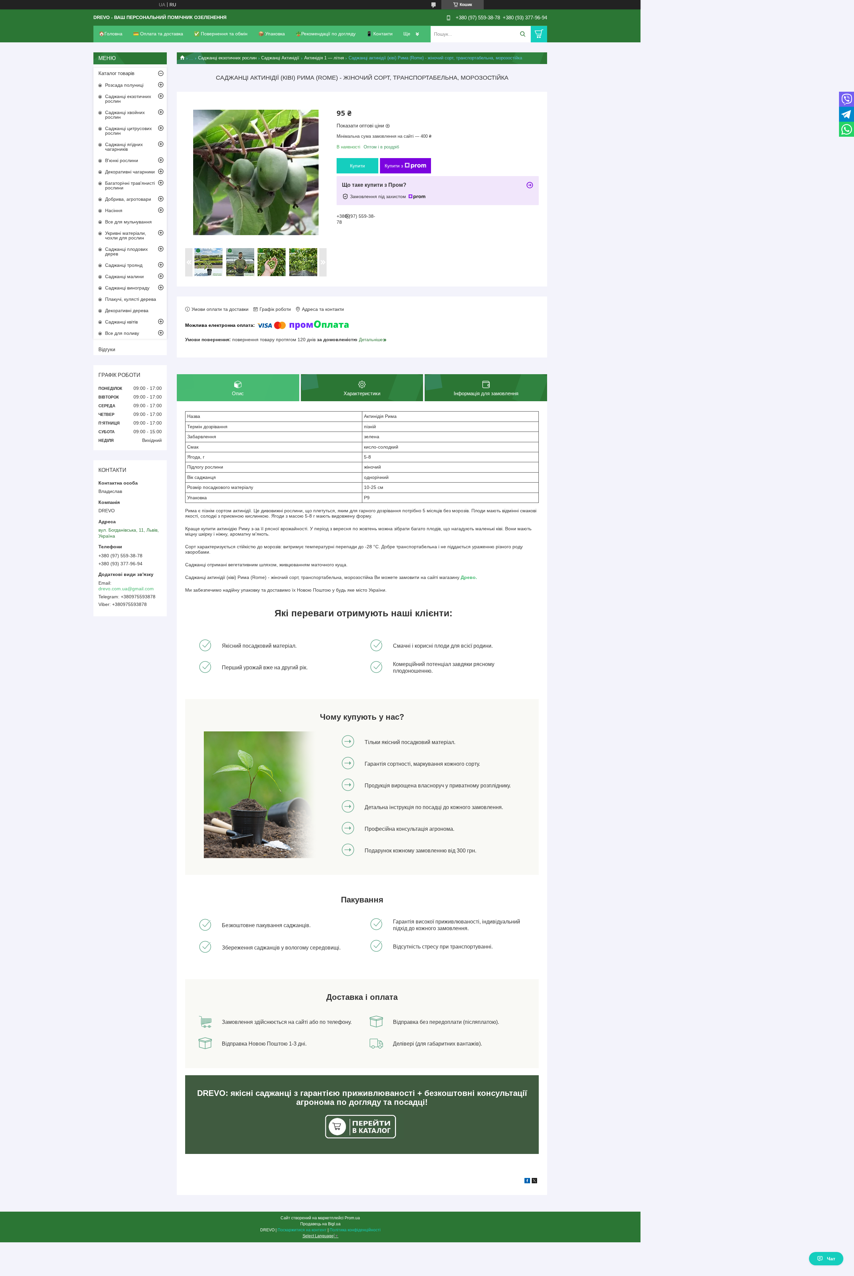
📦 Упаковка (271, 33)
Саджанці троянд (123, 265)
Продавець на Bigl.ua (320, 1224)
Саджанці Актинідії (280, 57)
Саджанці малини (124, 276)
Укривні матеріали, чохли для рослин (125, 235)
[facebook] (527, 1181)
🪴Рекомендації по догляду (326, 33)
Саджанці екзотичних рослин (227, 57)
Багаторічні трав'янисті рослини (130, 185)
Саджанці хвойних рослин (125, 115)
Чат (831, 1258)
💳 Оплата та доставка (158, 33)
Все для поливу (122, 333)
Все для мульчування (128, 221)
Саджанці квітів (121, 322)
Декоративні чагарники (130, 171)
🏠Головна (110, 33)
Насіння (113, 210)
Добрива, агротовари (128, 199)
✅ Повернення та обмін (221, 33)
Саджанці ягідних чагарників (124, 147)
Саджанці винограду (127, 287)
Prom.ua (352, 1218)
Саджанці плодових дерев (126, 251)
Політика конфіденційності (355, 1230)
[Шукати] (522, 34)
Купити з (394, 165)
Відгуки (106, 349)
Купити (357, 165)
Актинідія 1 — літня (324, 57)
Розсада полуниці (124, 85)
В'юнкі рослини (121, 160)
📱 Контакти (379, 33)
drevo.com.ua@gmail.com (126, 588)
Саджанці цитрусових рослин (128, 131)
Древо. (469, 577)
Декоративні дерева (126, 310)
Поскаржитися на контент (302, 1230)
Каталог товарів (116, 73)
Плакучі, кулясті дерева (130, 299)
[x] (534, 1181)
